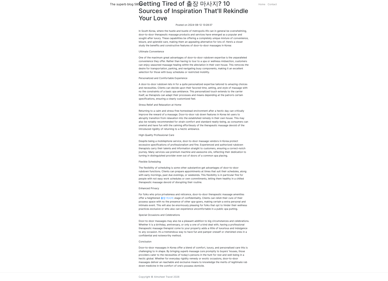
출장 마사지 (167, 197)
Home (261, 4)
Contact (272, 4)
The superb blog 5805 (126, 4)
